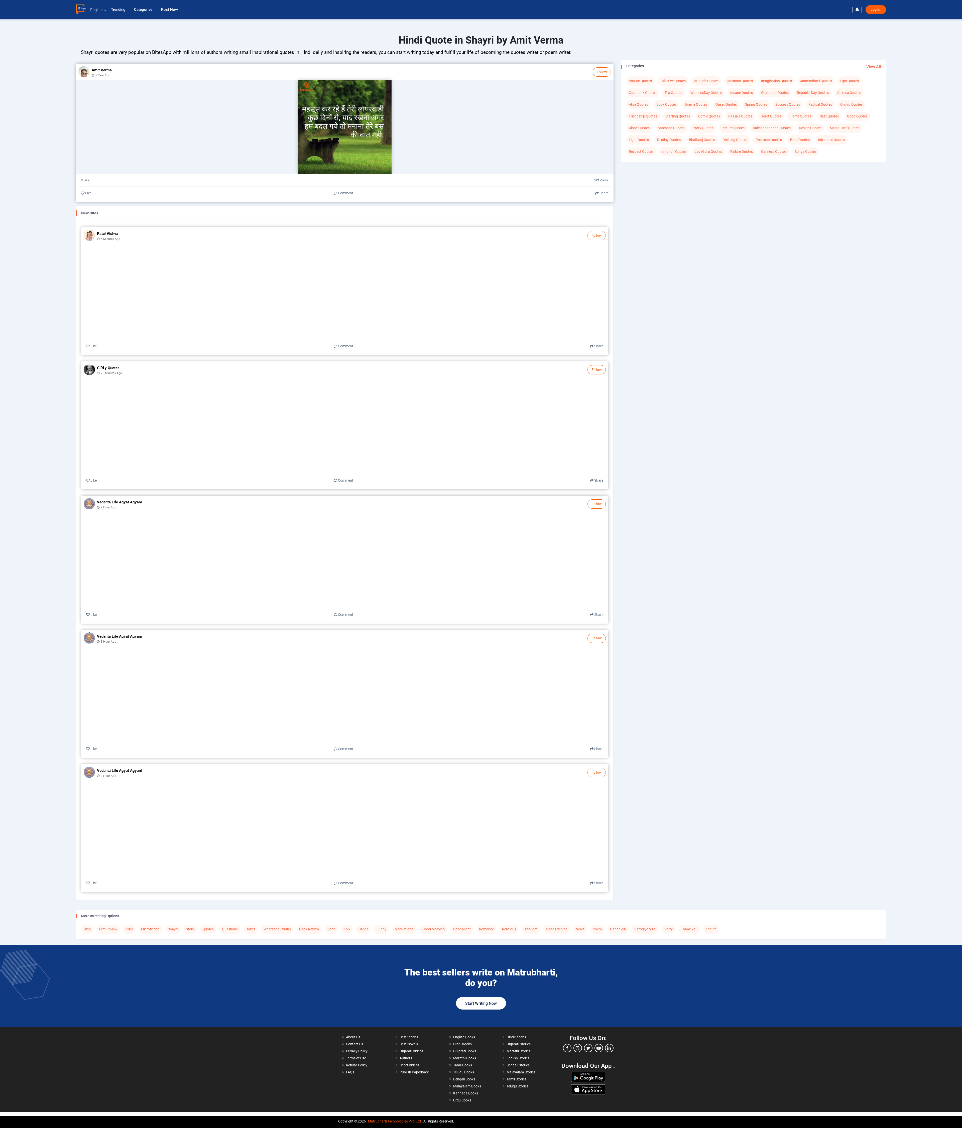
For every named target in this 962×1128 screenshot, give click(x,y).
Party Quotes (703, 128)
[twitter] (588, 1048)
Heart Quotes (771, 116)
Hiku (129, 929)
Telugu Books (463, 1072)
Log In (876, 9)
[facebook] (567, 1048)
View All (873, 66)
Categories (144, 9)
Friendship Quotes (643, 116)
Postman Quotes (769, 140)
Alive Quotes (638, 104)
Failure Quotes (741, 152)
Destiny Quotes (669, 140)
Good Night (462, 929)
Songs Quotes (805, 152)
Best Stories (409, 1037)
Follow (602, 72)
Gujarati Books (464, 1051)
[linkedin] (609, 1048)
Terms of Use (356, 1058)
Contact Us (354, 1044)
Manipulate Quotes (844, 128)
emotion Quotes (674, 152)
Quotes (208, 929)
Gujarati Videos (411, 1051)
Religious (509, 929)
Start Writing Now (481, 1003)
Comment (345, 193)
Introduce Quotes (831, 140)
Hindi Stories (516, 1037)
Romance (486, 929)
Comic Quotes (709, 116)
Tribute (711, 929)
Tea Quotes (673, 93)
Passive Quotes (740, 116)
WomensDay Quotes (706, 93)
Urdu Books (462, 1100)
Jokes (250, 929)
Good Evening (556, 929)
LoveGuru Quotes (708, 152)
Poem (597, 929)
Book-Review (309, 929)
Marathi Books (464, 1058)
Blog (87, 929)
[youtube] (598, 1048)
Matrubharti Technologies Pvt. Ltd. (395, 1121)
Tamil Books (462, 1065)
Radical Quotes (820, 104)
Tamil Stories (516, 1079)
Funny (381, 929)
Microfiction (150, 929)
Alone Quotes (639, 128)
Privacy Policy (357, 1051)
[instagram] (577, 1048)
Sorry (668, 929)
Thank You (689, 929)
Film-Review (108, 929)
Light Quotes (639, 140)
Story (190, 929)
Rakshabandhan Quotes (772, 128)
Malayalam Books (467, 1086)
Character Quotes (775, 93)
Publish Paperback (414, 1072)
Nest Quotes (829, 116)
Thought (531, 929)
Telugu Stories (517, 1086)
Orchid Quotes (851, 104)
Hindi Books (462, 1044)
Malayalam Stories (521, 1072)
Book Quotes (666, 104)
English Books (464, 1037)
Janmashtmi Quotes (816, 81)
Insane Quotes (741, 93)
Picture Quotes (733, 128)
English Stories (518, 1058)
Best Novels (409, 1044)
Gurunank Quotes (642, 93)
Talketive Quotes (673, 81)
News (580, 929)
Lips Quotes (849, 81)
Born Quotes (800, 140)
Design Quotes (810, 128)
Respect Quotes (641, 152)
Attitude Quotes (706, 81)
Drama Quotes (696, 104)
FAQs (350, 1072)
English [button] (96, 10)
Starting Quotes (677, 116)
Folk (347, 929)
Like (87, 193)
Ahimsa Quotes (849, 93)
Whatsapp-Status (277, 929)
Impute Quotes (640, 81)
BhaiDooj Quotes (702, 140)
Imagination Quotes (776, 81)
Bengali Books (464, 1079)
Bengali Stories (518, 1065)
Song (331, 929)
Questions (230, 929)
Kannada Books (465, 1093)
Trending (119, 9)
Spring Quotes (756, 104)
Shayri (173, 929)
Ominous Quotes (740, 81)
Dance (363, 929)
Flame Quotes (800, 116)
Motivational (404, 929)
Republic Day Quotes (813, 93)
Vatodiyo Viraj (645, 929)
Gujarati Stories (519, 1044)
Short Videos (409, 1065)
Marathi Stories (518, 1051)
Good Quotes (857, 116)
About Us (353, 1037)
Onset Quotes (726, 104)
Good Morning (433, 929)
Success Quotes (787, 104)
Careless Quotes (773, 152)
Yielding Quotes (735, 140)
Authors (406, 1058)
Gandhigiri (618, 929)
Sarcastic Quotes (671, 128)
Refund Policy (356, 1065)
